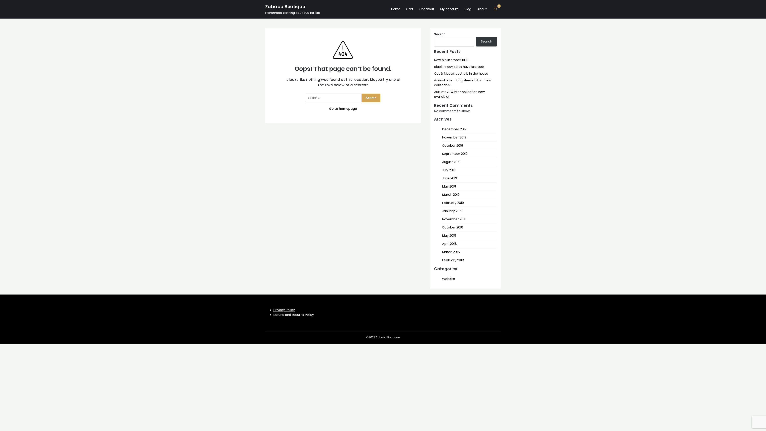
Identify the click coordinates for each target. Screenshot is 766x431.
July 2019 (449, 170)
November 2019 (454, 137)
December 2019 (454, 129)
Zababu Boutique (285, 7)
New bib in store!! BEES (451, 60)
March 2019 (451, 194)
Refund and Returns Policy (293, 314)
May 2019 (449, 186)
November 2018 (454, 219)
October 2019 (452, 145)
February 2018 (453, 260)
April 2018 (449, 243)
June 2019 (449, 178)
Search (439, 34)
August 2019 (451, 162)
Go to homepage (343, 108)
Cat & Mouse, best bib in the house (461, 73)
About (482, 9)
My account (449, 9)
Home (395, 9)
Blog (468, 9)
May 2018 (449, 235)
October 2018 (452, 227)
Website (448, 279)
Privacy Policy (284, 310)
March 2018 (451, 252)
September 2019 (455, 153)
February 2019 (453, 203)
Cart (409, 9)
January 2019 (452, 211)
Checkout (426, 9)
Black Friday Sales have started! (459, 66)
